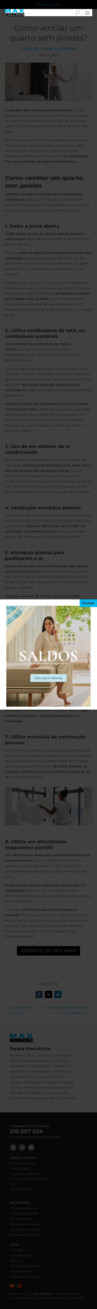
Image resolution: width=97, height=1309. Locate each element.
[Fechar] (88, 603)
